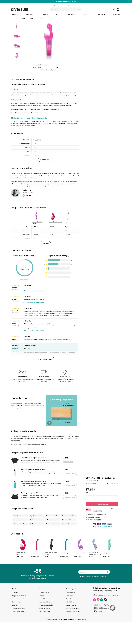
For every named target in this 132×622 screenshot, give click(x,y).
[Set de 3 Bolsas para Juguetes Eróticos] (15, 461)
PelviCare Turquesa (65, 553)
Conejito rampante (51, 516)
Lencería (45, 15)
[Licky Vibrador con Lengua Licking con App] (95, 544)
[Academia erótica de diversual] (101, 599)
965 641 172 (102, 514)
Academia (116, 15)
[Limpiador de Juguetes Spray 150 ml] (15, 472)
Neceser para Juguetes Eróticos (31, 493)
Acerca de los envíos (18, 599)
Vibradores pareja (51, 520)
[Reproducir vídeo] (49, 423)
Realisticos (33, 520)
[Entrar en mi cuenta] (114, 9)
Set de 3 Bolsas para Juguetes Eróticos (33, 458)
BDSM (58, 15)
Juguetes (15, 15)
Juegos (86, 15)
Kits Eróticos (70, 602)
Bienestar (30, 15)
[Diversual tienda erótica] (26, 9)
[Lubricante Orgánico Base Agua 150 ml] (15, 484)
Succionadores (70, 593)
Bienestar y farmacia (72, 599)
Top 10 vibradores (35, 516)
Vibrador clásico (67, 520)
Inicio (13, 19)
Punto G (16, 520)
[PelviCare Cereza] (37, 544)
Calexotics (38, 139)
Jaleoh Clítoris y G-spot (80, 553)
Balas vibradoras (51, 524)
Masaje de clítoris (19, 524)
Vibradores (17, 516)
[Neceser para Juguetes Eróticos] (15, 496)
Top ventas (101, 15)
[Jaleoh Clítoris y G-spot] (80, 544)
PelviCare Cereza (35, 553)
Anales (32, 524)
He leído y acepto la (94, 576)
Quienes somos (44, 593)
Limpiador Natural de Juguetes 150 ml (33, 469)
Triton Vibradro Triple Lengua (51, 553)
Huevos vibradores (68, 524)
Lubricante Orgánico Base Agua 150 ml (33, 481)
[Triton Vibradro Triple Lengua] (51, 544)
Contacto (15, 593)
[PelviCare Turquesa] (66, 544)
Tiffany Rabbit (107, 553)
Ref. (87, 492)
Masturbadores (71, 605)
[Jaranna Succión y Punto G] (22, 544)
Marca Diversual (44, 599)
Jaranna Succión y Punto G (21, 553)
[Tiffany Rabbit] (109, 544)
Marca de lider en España (66, 2)
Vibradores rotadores (68, 516)
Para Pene (72, 15)
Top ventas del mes (72, 608)
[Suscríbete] (107, 572)
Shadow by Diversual (73, 611)
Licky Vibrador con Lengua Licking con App (95, 553)
